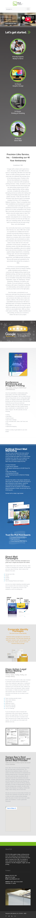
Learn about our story (10, 23)
